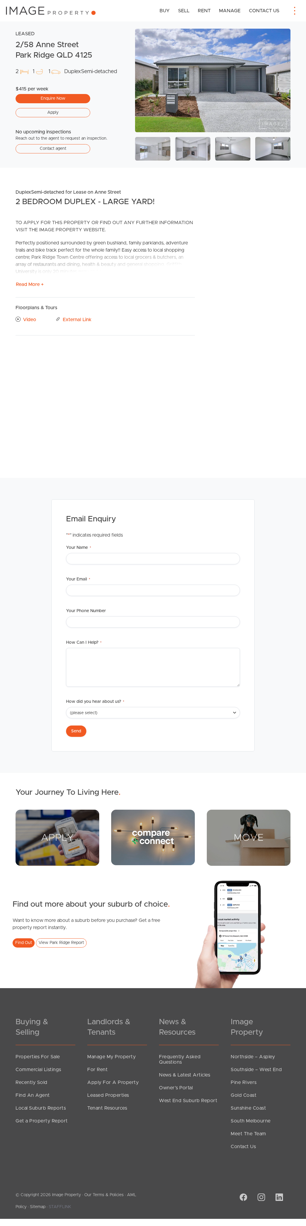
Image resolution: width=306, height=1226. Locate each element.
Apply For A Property (113, 1082)
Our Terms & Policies (104, 1195)
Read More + (30, 284)
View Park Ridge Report (61, 943)
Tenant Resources (107, 1108)
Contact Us (264, 10)
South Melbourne (251, 1121)
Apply (53, 112)
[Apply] (57, 837)
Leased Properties (108, 1095)
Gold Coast (243, 1095)
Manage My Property (111, 1056)
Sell (183, 10)
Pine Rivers (244, 1082)
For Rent (97, 1069)
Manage (230, 10)
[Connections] (153, 837)
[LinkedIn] (278, 1198)
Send (76, 731)
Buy (165, 10)
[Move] (248, 837)
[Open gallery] (212, 80)
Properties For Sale (38, 1056)
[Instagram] (261, 1198)
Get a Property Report (42, 1121)
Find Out (23, 943)
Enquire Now (53, 98)
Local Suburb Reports (41, 1108)
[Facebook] (243, 1198)
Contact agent (53, 149)
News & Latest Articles (184, 1075)
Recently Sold (32, 1082)
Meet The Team (248, 1133)
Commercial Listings (38, 1069)
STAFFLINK (60, 1207)
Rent (204, 10)
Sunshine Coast (248, 1108)
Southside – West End (256, 1069)
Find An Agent (33, 1095)
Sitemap (37, 1207)
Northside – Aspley (253, 1056)
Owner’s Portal (176, 1087)
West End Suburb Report (188, 1100)
